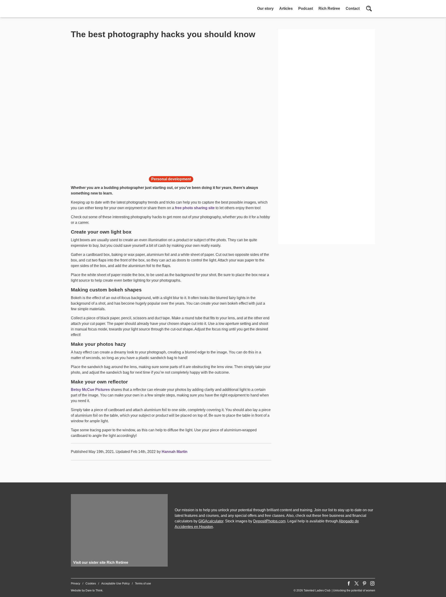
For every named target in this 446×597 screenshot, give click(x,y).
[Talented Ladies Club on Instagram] (372, 583)
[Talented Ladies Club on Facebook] (348, 583)
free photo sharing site (195, 208)
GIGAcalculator (210, 521)
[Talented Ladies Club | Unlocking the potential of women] (119, 9)
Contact (353, 8)
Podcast (305, 8)
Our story (265, 8)
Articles (286, 8)
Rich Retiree (329, 8)
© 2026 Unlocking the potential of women (334, 590)
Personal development (171, 179)
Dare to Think (93, 590)
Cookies (90, 583)
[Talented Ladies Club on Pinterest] (364, 583)
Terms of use (143, 583)
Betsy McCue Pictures (90, 390)
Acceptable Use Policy (115, 583)
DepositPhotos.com (269, 521)
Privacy (75, 583)
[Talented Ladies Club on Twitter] (356, 583)
